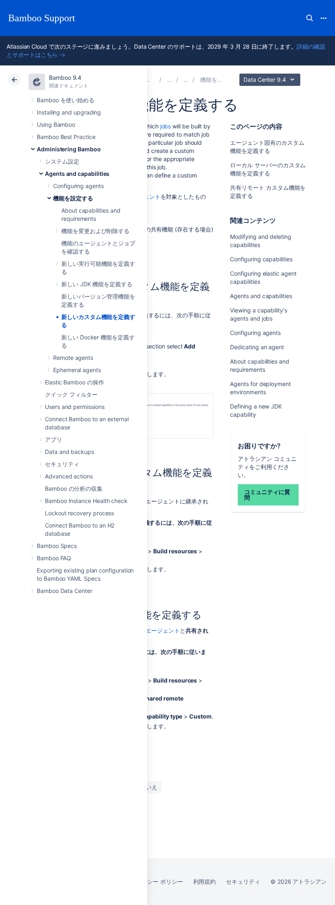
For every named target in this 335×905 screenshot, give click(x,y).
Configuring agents (78, 185)
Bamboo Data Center (64, 590)
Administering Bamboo (69, 149)
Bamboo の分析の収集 (74, 488)
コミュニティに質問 (267, 494)
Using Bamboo (56, 124)
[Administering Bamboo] (169, 79)
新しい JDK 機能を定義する (96, 284)
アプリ (53, 439)
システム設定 (62, 161)
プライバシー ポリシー (153, 881)
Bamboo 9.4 (65, 77)
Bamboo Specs (57, 545)
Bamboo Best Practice (66, 136)
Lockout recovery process (79, 513)
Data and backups (69, 451)
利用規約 (204, 881)
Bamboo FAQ (54, 558)
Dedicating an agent (257, 347)
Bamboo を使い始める (65, 100)
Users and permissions (75, 406)
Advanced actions (69, 476)
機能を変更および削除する (95, 230)
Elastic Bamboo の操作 (74, 382)
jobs (165, 126)
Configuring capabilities (261, 259)
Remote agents (73, 357)
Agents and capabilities (77, 173)
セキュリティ (62, 463)
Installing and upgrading (69, 112)
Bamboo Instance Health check (86, 500)
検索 (309, 18)
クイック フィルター (71, 394)
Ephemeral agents (77, 369)
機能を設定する (73, 198)
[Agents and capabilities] (185, 79)
